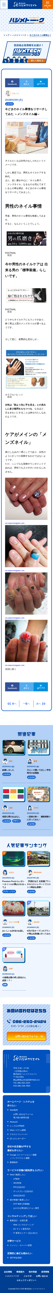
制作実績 (33, 1272)
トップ (6, 35)
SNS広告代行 (19, 1195)
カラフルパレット (14, 394)
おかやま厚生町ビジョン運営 (26, 1208)
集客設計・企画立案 (19, 1220)
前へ (14, 703)
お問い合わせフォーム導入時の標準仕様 (23, 1116)
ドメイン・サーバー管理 (21, 1245)
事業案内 (20, 1272)
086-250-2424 (29, 1021)
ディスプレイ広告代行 (23, 1191)
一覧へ (26, 703)
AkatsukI (14, 1122)
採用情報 (45, 1272)
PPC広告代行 (19, 1187)
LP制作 (16, 1179)
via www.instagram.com (14, 523)
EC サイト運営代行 (21, 1229)
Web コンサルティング (23, 1225)
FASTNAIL (10, 253)
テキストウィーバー (19, 1134)
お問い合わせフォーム (26, 1036)
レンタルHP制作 (17, 1126)
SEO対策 (17, 1183)
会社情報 (8, 1272)
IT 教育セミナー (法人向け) (25, 1233)
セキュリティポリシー (26, 1280)
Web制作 (14, 1110)
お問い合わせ (42, 1276)
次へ (38, 703)
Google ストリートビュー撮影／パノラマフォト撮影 (23, 1156)
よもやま (9, 104)
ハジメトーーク (19, 35)
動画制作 (14, 1162)
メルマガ (28, 1276)
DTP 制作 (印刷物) (21, 1204)
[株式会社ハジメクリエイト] (26, 1060)
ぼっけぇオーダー (18, 1138)
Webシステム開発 (18, 1130)
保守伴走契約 (16, 1258)
